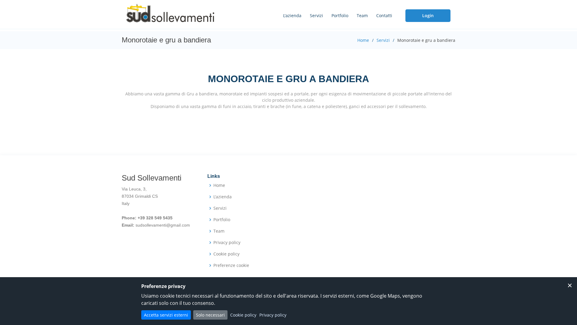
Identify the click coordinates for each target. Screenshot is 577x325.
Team (362, 15)
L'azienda (292, 15)
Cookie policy (226, 254)
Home (363, 40)
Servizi (316, 15)
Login (428, 15)
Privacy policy (226, 242)
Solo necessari (210, 315)
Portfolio (339, 15)
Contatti (384, 15)
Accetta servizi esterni (166, 315)
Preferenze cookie (231, 265)
